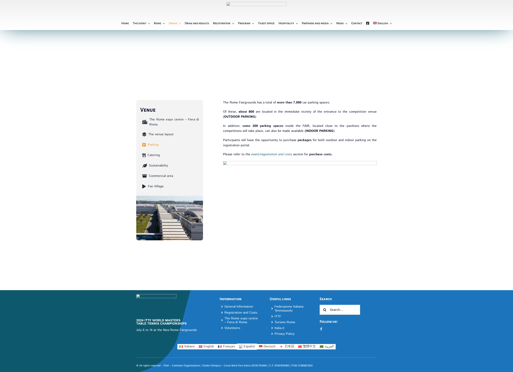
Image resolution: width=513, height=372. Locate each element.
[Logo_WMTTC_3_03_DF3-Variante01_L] (156, 295)
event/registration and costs (271, 154)
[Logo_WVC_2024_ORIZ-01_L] (256, 3)
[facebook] (321, 329)
